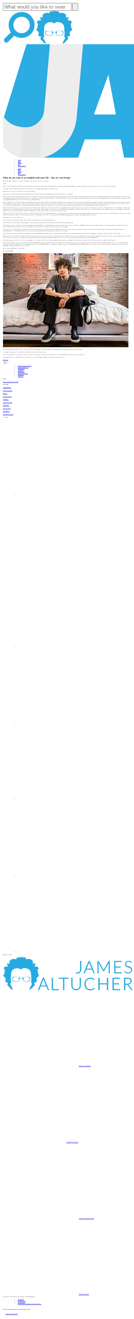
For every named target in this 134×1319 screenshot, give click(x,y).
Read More (5, 360)
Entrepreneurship (23, 367)
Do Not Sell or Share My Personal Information (29, 1304)
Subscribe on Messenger (85, 1066)
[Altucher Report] (54, 43)
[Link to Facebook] (56, 494)
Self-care (20, 370)
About (19, 160)
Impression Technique (24, 366)
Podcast (20, 163)
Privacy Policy (21, 1301)
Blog (19, 161)
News (19, 164)
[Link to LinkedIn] (56, 647)
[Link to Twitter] (56, 723)
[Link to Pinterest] (56, 875)
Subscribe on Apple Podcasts (86, 1218)
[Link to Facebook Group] (56, 570)
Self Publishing (23, 373)
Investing (21, 369)
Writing (21, 374)
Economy (21, 372)
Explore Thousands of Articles (10, 382)
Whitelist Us (21, 1299)
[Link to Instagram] (56, 951)
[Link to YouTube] (56, 799)
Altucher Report (22, 166)
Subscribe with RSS (84, 1294)
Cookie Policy (21, 1302)
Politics (20, 376)
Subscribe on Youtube (72, 1142)
